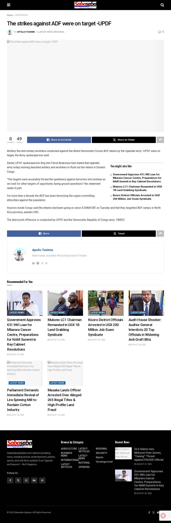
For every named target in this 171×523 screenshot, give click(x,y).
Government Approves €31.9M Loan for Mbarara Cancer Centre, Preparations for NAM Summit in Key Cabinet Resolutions (137, 178)
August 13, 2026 (57, 415)
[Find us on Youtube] (158, 513)
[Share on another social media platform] (160, 140)
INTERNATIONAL (70, 460)
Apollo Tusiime (26, 32)
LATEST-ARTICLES (84, 450)
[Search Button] (162, 5)
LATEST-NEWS (21, 15)
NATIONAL (84, 462)
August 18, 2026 (16, 415)
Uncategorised (104, 461)
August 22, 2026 (97, 340)
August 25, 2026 (16, 354)
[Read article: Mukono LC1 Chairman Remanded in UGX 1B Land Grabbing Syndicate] (65, 303)
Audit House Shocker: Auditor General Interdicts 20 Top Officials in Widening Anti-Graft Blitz (145, 330)
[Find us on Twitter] (18, 480)
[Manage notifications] (163, 515)
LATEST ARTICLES (66, 465)
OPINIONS (84, 467)
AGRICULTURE (69, 448)
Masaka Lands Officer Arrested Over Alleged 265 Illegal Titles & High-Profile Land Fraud (64, 400)
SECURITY (101, 453)
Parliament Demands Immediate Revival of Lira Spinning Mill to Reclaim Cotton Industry (23, 400)
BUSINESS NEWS (66, 454)
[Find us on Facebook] (10, 480)
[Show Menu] (8, 5)
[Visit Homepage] (85, 5)
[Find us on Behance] (34, 480)
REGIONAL (59, 32)
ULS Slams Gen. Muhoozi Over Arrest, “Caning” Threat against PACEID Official (148, 454)
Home (10, 15)
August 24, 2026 (57, 340)
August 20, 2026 (138, 345)
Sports (99, 457)
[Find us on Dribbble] (42, 480)
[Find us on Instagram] (26, 480)
